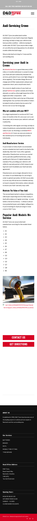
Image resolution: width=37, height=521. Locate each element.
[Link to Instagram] (30, 518)
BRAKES (5, 443)
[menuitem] (31, 13)
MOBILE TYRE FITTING (10, 449)
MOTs (4, 446)
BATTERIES (6, 440)
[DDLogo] (15, 13)
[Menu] (31, 13)
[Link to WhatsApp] (32, 518)
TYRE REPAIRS (7, 452)
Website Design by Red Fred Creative (19, 516)
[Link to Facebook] (27, 518)
